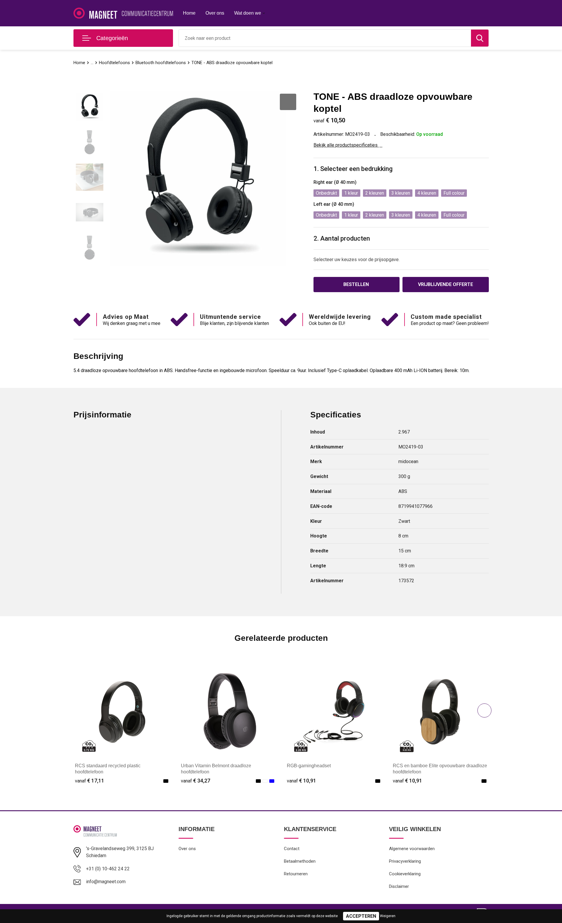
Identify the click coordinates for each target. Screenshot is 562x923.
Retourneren (296, 873)
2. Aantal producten (341, 238)
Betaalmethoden (300, 861)
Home (189, 13)
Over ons (214, 13)
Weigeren (387, 916)
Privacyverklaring (405, 861)
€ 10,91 (301, 781)
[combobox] (325, 38)
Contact (291, 848)
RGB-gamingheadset (309, 765)
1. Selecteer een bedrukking (353, 168)
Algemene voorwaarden (412, 848)
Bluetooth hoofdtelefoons (161, 62)
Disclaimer (399, 886)
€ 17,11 (89, 781)
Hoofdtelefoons (114, 62)
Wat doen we (247, 13)
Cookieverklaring (405, 873)
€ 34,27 (195, 781)
